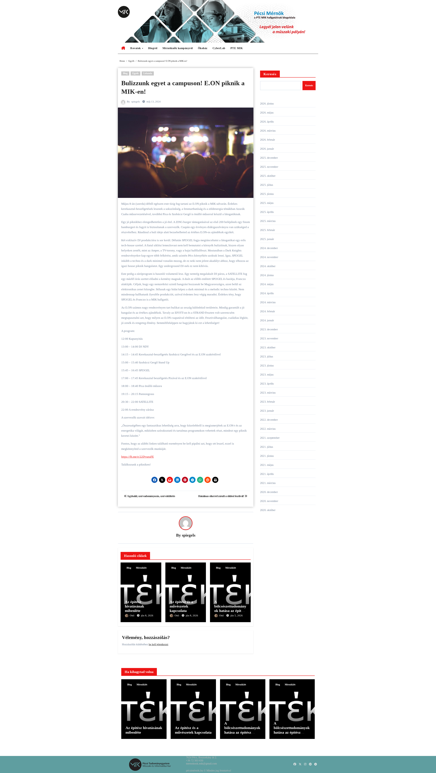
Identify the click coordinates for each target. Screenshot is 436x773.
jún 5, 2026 (236, 615)
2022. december (269, 419)
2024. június (267, 275)
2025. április (267, 212)
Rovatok (136, 48)
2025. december (269, 157)
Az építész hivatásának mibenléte (134, 606)
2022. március (268, 428)
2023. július (266, 356)
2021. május (267, 464)
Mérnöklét (141, 568)
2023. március (268, 392)
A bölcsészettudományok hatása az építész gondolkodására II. (230, 608)
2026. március (268, 130)
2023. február (267, 401)
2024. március (268, 302)
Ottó (132, 615)
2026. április (267, 121)
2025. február (267, 230)
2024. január (267, 320)
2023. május (267, 374)
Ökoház (202, 48)
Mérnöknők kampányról (177, 48)
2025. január (267, 239)
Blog (125, 73)
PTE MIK (236, 48)
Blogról (152, 48)
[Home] (123, 48)
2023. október (268, 347)
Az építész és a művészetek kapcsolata (181, 606)
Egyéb (135, 73)
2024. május (267, 284)
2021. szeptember (269, 437)
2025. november (269, 166)
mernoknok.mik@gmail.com (201, 763)
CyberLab (219, 48)
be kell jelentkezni (158, 644)
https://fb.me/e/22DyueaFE (137, 456)
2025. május (267, 202)
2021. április (267, 473)
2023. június (267, 365)
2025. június (267, 193)
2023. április (267, 383)
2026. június (267, 103)
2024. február (267, 311)
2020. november (269, 501)
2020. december (269, 492)
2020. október (268, 510)
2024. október (268, 266)
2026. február (267, 139)
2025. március (268, 221)
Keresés (269, 74)
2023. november (269, 338)
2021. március (268, 483)
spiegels (135, 101)
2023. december (269, 329)
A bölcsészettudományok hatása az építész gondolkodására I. (292, 730)
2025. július (266, 184)
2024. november (269, 257)
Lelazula (147, 73)
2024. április (267, 293)
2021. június (267, 455)
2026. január (267, 148)
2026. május (267, 112)
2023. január (267, 410)
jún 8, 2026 (147, 615)
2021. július (266, 446)
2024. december (269, 248)
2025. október (268, 175)
